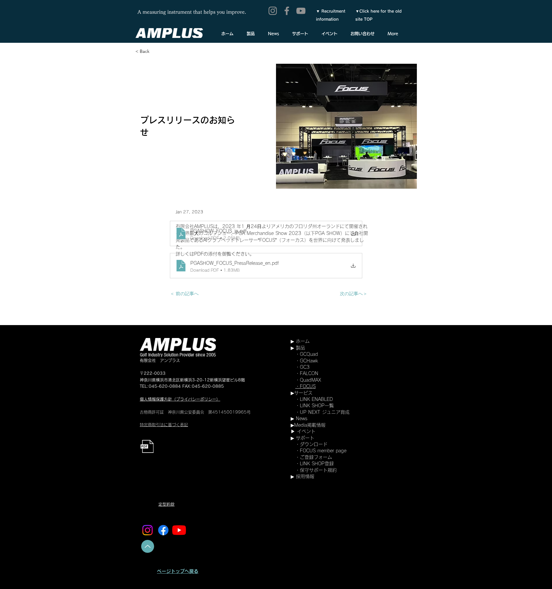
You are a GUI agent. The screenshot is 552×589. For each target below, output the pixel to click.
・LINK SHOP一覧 (314, 405)
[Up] (147, 546)
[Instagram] (272, 10)
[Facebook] (286, 10)
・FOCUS (305, 386)
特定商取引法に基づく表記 (164, 425)
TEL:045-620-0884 (160, 386)
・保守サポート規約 (316, 470)
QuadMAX (310, 380)
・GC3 (302, 367)
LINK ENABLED (316, 399)
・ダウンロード (311, 444)
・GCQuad (315, 354)
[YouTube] (300, 10)
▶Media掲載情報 (308, 425)
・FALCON (306, 373)
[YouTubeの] (179, 530)
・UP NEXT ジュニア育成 (320, 412)
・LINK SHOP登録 (314, 463)
